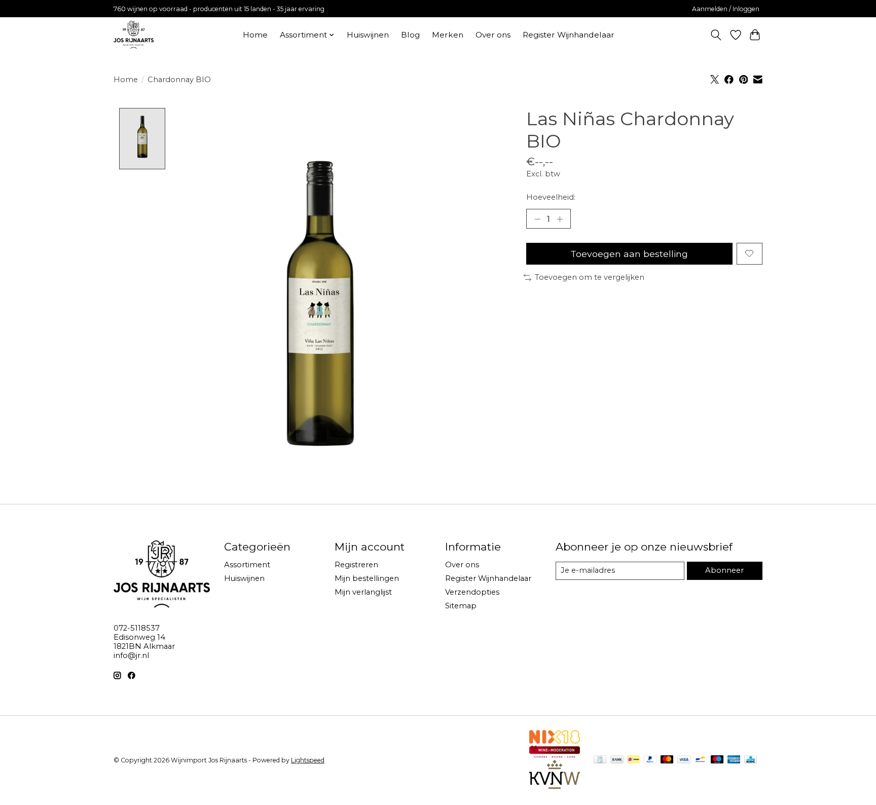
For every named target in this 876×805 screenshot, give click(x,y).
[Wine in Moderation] (554, 754)
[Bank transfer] (617, 760)
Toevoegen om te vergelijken (589, 277)
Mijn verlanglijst (363, 592)
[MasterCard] (667, 760)
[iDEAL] (633, 760)
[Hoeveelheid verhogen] (560, 218)
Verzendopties (472, 592)
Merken (447, 35)
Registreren (356, 564)
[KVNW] (554, 785)
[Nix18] (554, 740)
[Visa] (683, 760)
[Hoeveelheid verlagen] (537, 218)
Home (255, 35)
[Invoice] (600, 760)
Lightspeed (307, 760)
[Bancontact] (700, 760)
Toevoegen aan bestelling (629, 253)
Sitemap (461, 605)
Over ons (493, 35)
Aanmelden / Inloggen (725, 9)
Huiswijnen (368, 35)
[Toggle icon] (716, 35)
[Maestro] (717, 760)
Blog (410, 35)
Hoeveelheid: (550, 197)
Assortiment (247, 564)
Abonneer (724, 570)
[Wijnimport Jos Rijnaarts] (134, 35)
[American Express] (734, 760)
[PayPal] (650, 760)
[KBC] (750, 760)
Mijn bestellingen (367, 578)
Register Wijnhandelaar (568, 35)
